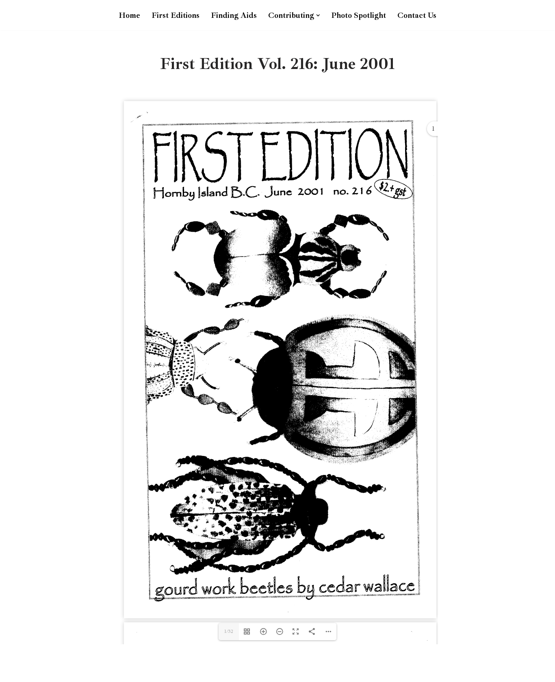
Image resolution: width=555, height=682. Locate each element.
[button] (318, 15)
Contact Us (416, 15)
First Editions (175, 15)
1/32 (228, 631)
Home (129, 15)
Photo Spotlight (358, 15)
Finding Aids (234, 15)
